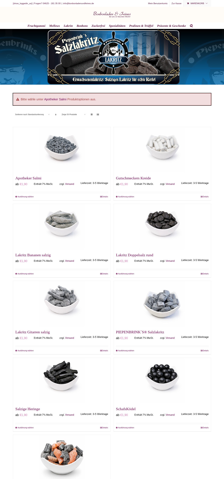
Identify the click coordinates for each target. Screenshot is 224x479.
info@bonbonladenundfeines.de (78, 3)
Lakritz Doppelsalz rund (134, 255)
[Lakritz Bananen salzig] (61, 227)
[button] (191, 26)
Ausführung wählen (26, 197)
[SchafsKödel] (162, 380)
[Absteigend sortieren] (56, 114)
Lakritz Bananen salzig (33, 255)
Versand (69, 184)
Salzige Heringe (27, 409)
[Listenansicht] (98, 115)
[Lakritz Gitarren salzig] (61, 304)
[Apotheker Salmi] (61, 150)
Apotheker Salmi (55, 99)
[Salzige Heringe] (61, 380)
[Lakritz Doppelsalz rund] (162, 227)
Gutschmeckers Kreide (133, 178)
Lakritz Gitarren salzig (32, 332)
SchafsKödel (126, 409)
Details (105, 197)
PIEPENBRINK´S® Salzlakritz (140, 332)
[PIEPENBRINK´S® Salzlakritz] (162, 304)
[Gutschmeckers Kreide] (162, 150)
